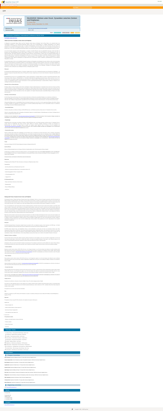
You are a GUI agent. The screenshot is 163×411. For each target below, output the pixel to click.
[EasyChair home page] (3, 3)
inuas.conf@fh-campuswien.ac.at (11, 387)
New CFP (6, 5)
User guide (160, 1)
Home (2, 5)
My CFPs (10, 5)
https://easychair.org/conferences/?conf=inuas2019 (37, 28)
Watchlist (14, 5)
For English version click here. (11, 38)
